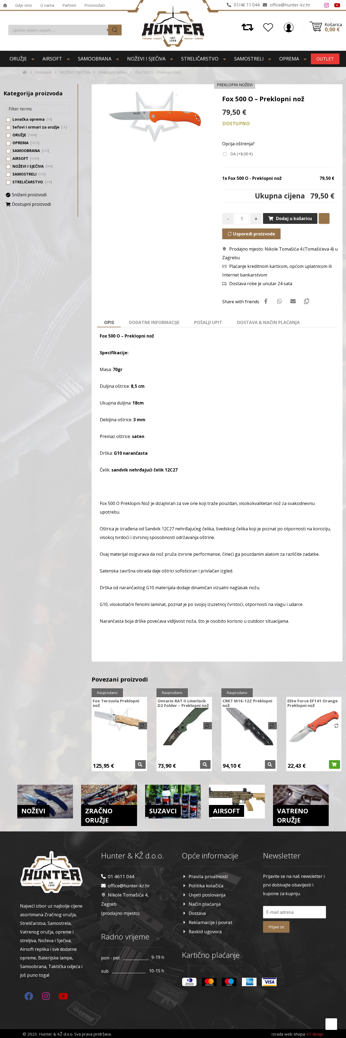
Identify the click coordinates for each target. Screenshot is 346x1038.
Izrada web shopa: (288, 1034)
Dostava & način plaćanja (268, 322)
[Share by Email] (293, 301)
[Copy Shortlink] (306, 301)
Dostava (197, 913)
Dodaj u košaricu (294, 218)
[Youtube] (337, 5)
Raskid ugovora (205, 931)
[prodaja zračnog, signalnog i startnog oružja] (173, 26)
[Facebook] (315, 5)
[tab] (109, 322)
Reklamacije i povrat (210, 922)
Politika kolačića (206, 885)
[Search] (115, 30)
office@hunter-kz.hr (129, 885)
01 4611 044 (121, 876)
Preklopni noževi (234, 84)
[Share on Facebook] (266, 301)
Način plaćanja (205, 904)
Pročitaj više (140, 764)
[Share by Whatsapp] (279, 301)
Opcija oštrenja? (238, 144)
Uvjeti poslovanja (207, 895)
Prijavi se (276, 926)
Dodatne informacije (154, 322)
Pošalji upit (208, 322)
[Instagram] (326, 5)
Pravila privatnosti (208, 876)
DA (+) (241, 153)
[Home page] (24, 72)
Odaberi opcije (205, 764)
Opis (109, 322)
